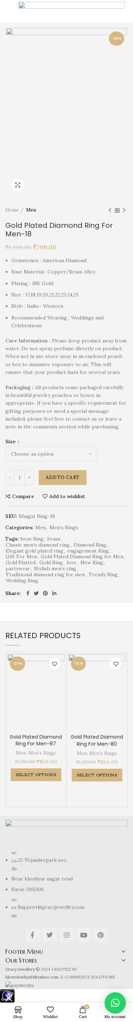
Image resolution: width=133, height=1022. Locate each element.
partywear (18, 569)
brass (54, 539)
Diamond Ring (89, 545)
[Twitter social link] (36, 593)
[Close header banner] (9, 998)
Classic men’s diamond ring (38, 545)
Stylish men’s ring (55, 569)
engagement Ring (88, 551)
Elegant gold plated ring (34, 551)
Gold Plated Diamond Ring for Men (82, 557)
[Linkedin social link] (54, 593)
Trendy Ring (103, 575)
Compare (23, 496)
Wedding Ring (22, 581)
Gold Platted (20, 563)
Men (31, 210)
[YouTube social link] (84, 935)
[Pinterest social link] (45, 593)
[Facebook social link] (28, 593)
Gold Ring (51, 563)
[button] (115, 1003)
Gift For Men (21, 557)
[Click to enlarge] (18, 185)
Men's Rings (64, 528)
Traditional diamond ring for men (45, 575)
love (72, 563)
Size (11, 441)
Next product (124, 210)
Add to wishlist (67, 496)
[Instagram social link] (67, 935)
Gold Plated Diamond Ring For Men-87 (36, 740)
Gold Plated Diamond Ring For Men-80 (97, 740)
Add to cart (62, 477)
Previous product (109, 210)
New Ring (92, 563)
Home (12, 210)
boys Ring (32, 539)
